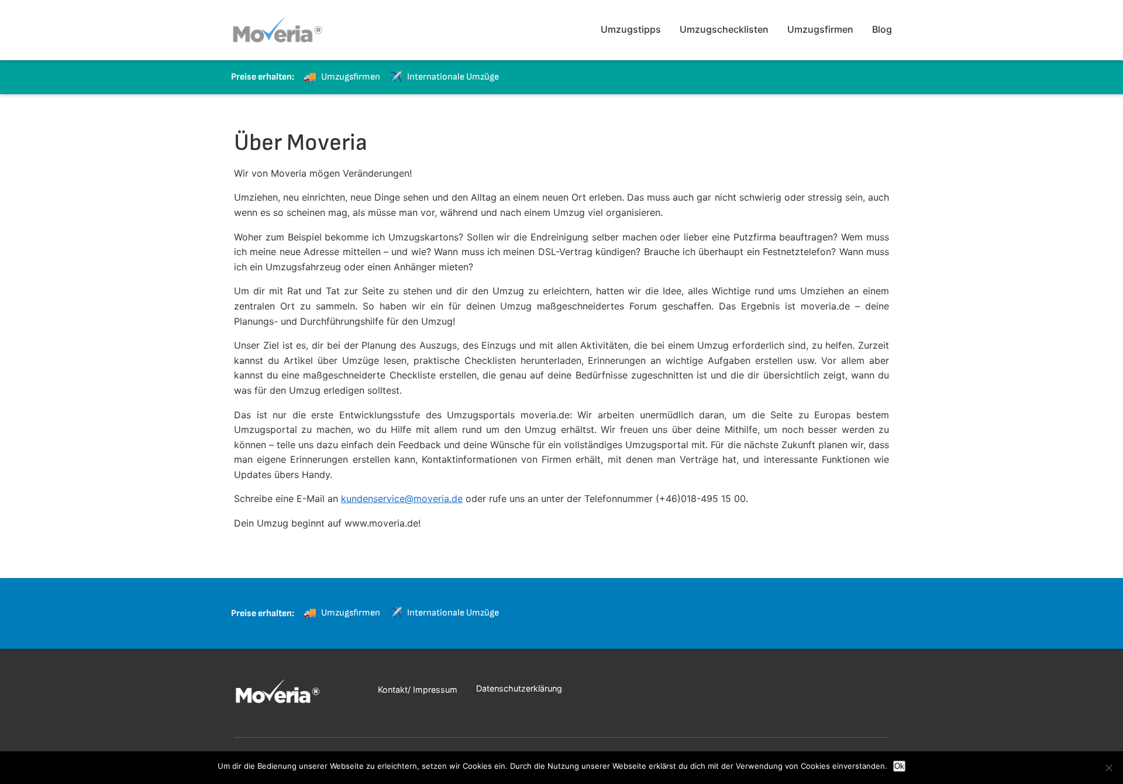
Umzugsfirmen (820, 29)
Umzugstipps (631, 29)
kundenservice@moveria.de (402, 498)
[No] (1108, 767)
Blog (882, 29)
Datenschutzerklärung (519, 688)
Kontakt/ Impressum (417, 689)
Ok (899, 766)
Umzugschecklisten (724, 29)
